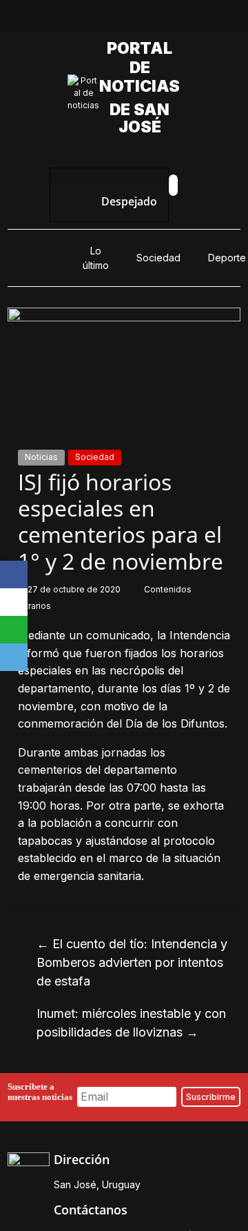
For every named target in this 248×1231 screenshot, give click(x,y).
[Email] (14, 657)
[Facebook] (14, 574)
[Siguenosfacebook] (76, 19)
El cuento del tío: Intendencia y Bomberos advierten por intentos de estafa (132, 962)
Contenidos (169, 589)
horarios (34, 606)
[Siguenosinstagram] (140, 19)
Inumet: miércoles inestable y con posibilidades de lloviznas (131, 1022)
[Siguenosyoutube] (171, 19)
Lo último (96, 258)
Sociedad (158, 257)
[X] (14, 602)
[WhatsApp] (14, 629)
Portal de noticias (143, 67)
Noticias (41, 457)
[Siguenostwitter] (108, 19)
